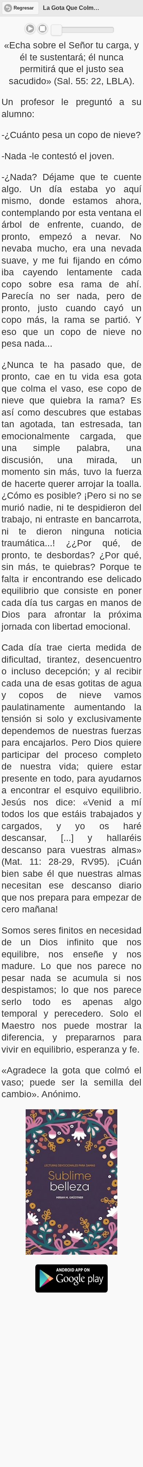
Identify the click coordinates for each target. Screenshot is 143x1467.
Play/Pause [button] (30, 28)
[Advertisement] (71, 1355)
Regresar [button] (24, 8)
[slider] (56, 30)
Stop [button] (42, 28)
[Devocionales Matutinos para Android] (71, 1290)
